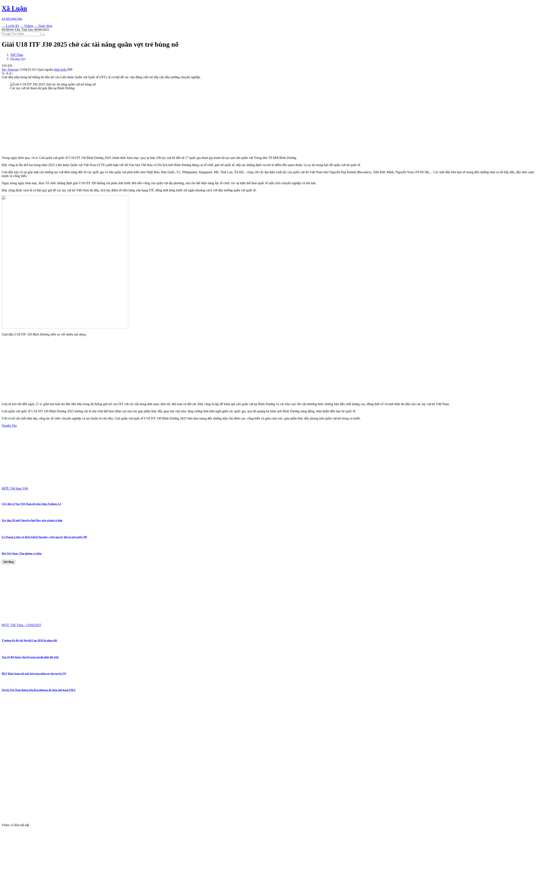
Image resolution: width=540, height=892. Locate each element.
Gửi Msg (8, 561)
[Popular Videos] (21, 27)
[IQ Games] (3, 27)
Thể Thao (16, 55)
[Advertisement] (128, 123)
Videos (28, 26)
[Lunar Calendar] (36, 27)
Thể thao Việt (18, 58)
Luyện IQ (12, 26)
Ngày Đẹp (45, 26)
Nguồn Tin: (9, 425)
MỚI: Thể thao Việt (15, 488)
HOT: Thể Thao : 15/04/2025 (21, 625)
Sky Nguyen (10, 69)
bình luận (60, 69)
